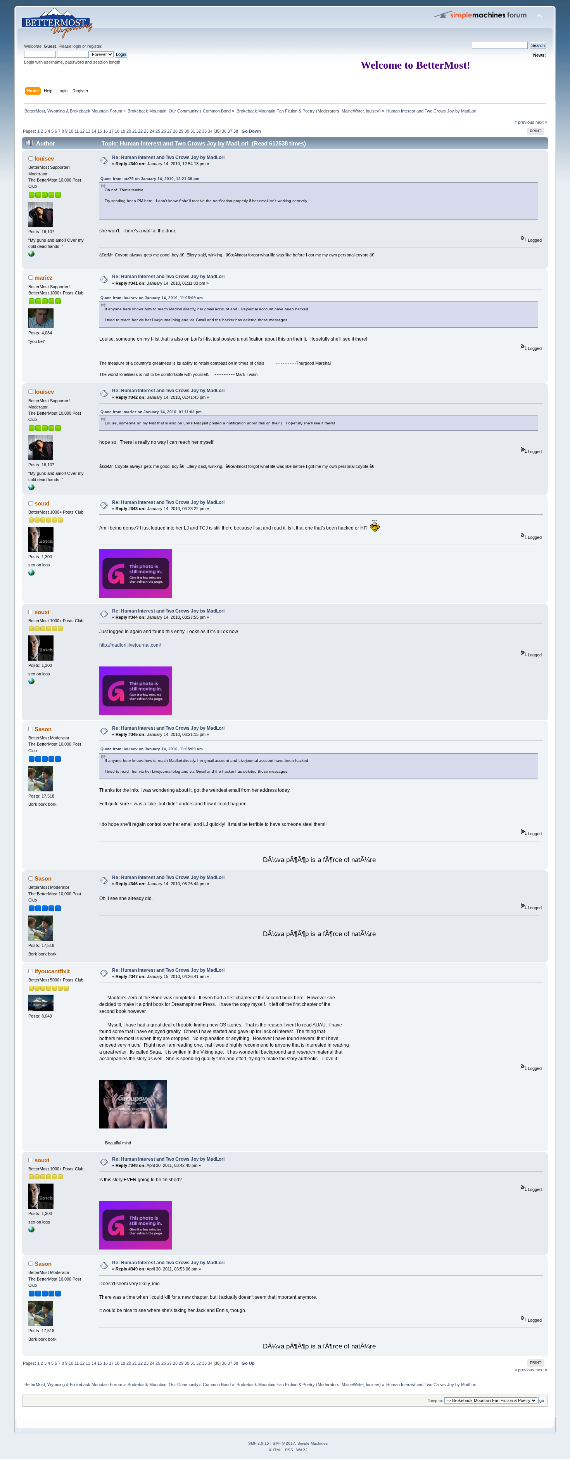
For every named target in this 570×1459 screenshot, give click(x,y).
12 (82, 131)
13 (88, 131)
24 (152, 131)
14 (94, 131)
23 (146, 131)
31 (192, 131)
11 (76, 131)
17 (111, 131)
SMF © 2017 (284, 1443)
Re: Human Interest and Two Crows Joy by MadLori (168, 157)
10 (71, 131)
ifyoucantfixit (52, 971)
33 (204, 131)
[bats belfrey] (31, 574)
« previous (524, 122)
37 (230, 131)
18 (117, 131)
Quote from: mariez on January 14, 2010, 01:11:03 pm (151, 412)
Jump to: (435, 1400)
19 (123, 131)
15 (99, 131)
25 (157, 131)
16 (105, 131)
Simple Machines (312, 1443)
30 (187, 131)
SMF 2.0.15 (258, 1443)
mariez (44, 277)
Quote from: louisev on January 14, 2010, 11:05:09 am (151, 298)
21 (134, 131)
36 (224, 131)
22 (140, 131)
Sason (43, 729)
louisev (372, 111)
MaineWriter (353, 111)
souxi (42, 503)
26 (163, 131)
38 (235, 131)
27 (169, 131)
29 (181, 131)
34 (210, 131)
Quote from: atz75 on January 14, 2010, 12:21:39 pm (149, 179)
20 (128, 131)
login (77, 46)
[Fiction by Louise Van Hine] (31, 255)
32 (198, 131)
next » (541, 122)
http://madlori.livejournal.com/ (130, 645)
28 (175, 131)
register (94, 46)
